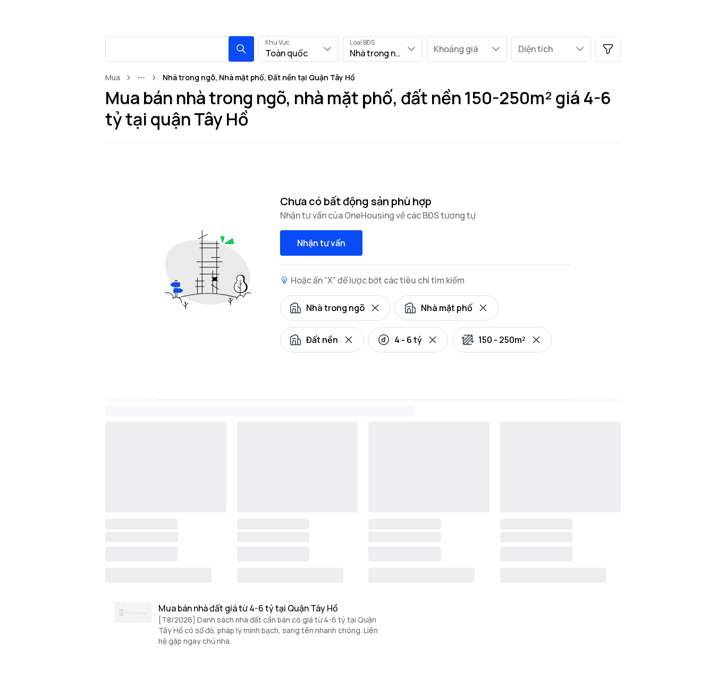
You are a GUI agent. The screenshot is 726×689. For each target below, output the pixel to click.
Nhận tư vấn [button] (321, 243)
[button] (241, 49)
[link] (259, 77)
